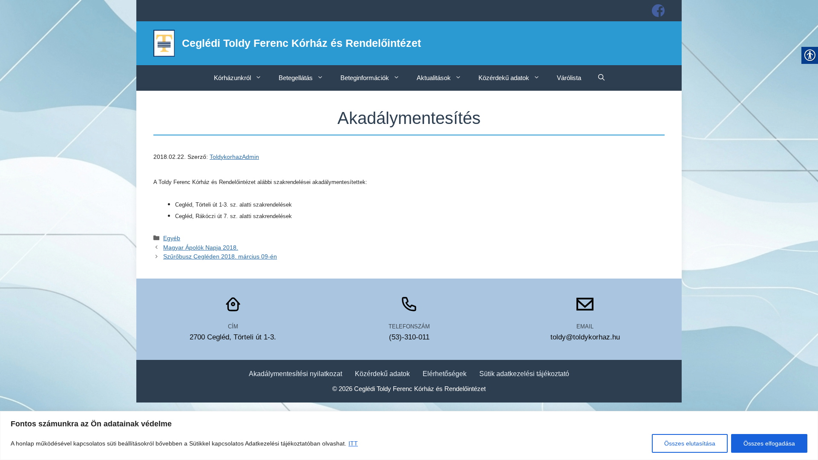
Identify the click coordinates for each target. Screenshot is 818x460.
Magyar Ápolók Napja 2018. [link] (200, 247)
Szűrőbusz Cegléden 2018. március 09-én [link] (220, 256)
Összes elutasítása (689, 443)
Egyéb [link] (171, 238)
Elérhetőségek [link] (445, 373)
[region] (409, 435)
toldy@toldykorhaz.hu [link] (585, 337)
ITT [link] (353, 443)
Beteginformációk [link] (364, 77)
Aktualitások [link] (434, 77)
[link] (658, 10)
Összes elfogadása (769, 443)
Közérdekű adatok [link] (503, 77)
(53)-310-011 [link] (409, 337)
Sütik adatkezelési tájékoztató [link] (524, 373)
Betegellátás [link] (296, 77)
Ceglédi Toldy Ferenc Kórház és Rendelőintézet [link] (301, 43)
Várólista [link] (569, 77)
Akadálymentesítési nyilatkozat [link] (295, 373)
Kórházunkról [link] (232, 77)
